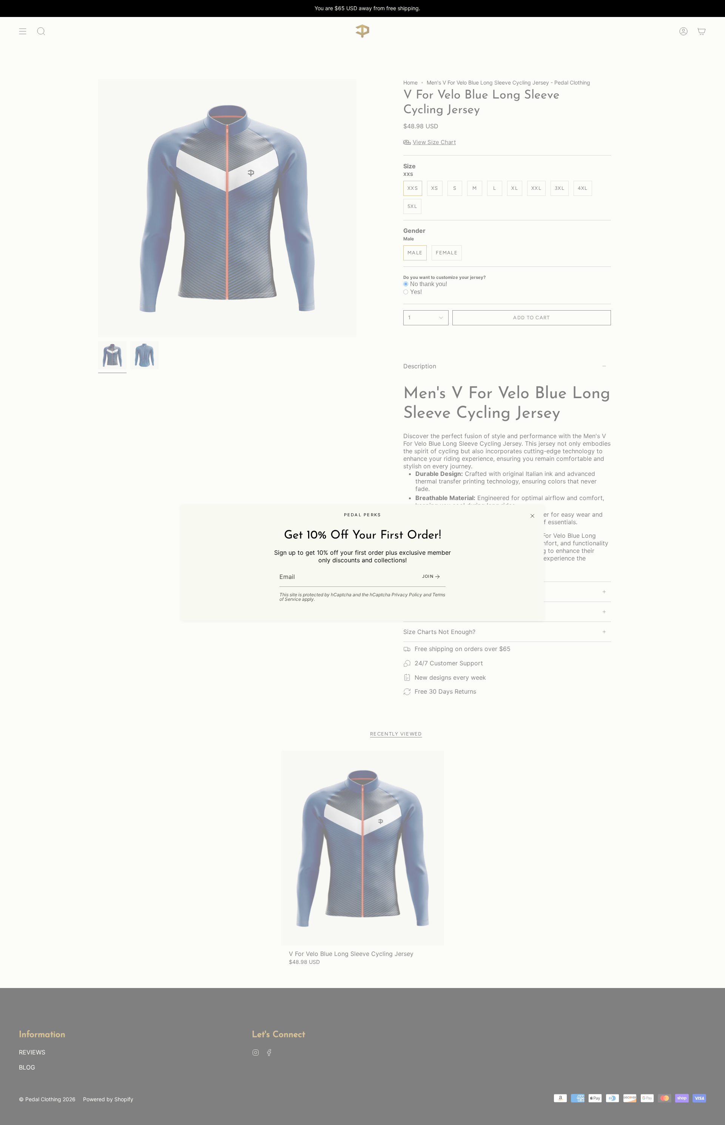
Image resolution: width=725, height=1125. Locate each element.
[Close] (532, 516)
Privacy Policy (407, 594)
